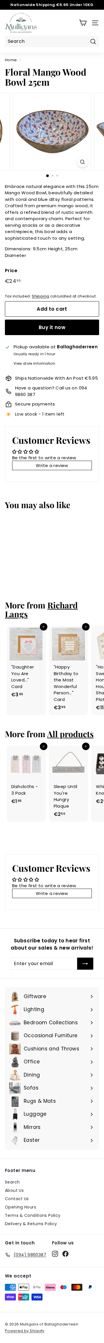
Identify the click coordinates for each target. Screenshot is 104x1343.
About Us (14, 1190)
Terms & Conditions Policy (32, 1215)
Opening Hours (20, 1207)
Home (11, 59)
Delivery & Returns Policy (31, 1224)
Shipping (40, 296)
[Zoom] (82, 162)
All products (70, 733)
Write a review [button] (52, 465)
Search (12, 1182)
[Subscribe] (85, 964)
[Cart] (83, 22)
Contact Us (17, 1199)
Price (11, 270)
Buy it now (52, 327)
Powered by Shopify (24, 1331)
